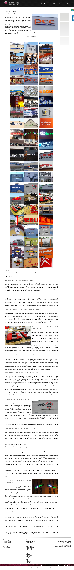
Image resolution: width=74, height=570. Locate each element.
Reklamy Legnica (28, 556)
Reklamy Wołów (28, 550)
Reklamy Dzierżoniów (29, 558)
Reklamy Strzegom (29, 555)
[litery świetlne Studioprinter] (17, 79)
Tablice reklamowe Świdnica (7, 541)
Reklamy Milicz (28, 560)
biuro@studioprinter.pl (28, 39)
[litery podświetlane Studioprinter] (31, 47)
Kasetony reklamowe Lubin (30, 540)
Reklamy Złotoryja (28, 557)
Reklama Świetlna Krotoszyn (30, 547)
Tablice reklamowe (5, 539)
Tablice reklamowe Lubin (6, 540)
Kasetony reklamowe (29, 539)
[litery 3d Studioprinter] (46, 47)
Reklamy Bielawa (28, 561)
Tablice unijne (5, 544)
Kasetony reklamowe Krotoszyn (30, 542)
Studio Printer (68, 539)
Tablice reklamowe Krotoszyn (7, 542)
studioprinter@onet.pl (37, 39)
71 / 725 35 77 (29, 38)
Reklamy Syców (28, 559)
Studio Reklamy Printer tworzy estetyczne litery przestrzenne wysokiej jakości (23, 272)
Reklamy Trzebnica (29, 548)
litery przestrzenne (12, 11)
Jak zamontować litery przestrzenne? (16, 274)
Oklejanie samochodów (6, 547)
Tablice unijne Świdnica (6, 545)
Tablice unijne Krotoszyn (6, 546)
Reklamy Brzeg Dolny (29, 549)
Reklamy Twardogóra (29, 554)
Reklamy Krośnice (28, 562)
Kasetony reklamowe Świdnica (30, 541)
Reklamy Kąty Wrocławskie (30, 552)
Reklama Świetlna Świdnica (30, 546)
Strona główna (5, 11)
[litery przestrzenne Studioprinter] (17, 47)
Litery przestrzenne (29, 544)
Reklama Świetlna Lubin (29, 545)
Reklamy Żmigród (28, 553)
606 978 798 (35, 38)
